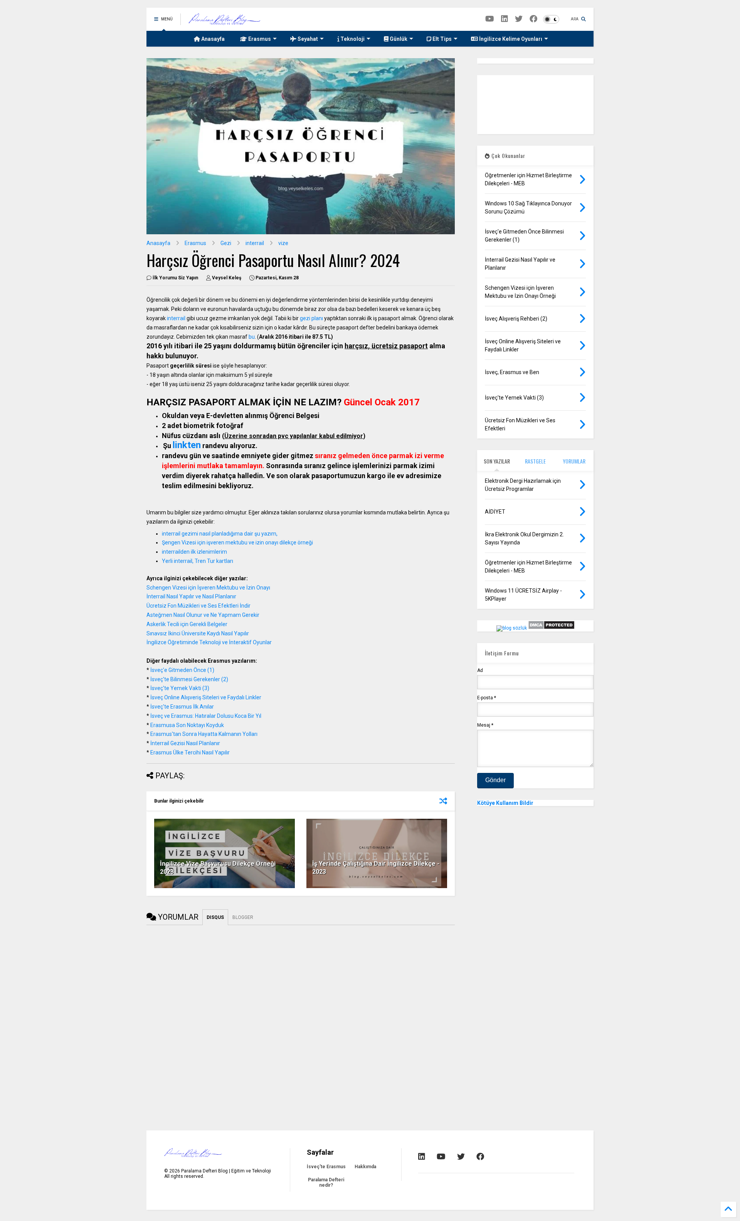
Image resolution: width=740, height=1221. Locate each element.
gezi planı (311, 318)
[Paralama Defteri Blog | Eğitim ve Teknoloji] (224, 21)
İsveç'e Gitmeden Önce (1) (182, 670)
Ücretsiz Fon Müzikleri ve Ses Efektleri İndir (198, 606)
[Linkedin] (504, 19)
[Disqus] (300, 1021)
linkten (187, 445)
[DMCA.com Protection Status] (551, 628)
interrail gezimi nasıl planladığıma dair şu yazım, (220, 534)
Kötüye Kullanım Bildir (505, 803)
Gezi (225, 243)
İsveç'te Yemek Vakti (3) (179, 688)
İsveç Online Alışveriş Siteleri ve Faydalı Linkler (205, 697)
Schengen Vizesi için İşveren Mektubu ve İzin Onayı (208, 587)
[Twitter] (519, 19)
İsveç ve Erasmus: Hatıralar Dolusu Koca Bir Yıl (205, 716)
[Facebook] (533, 19)
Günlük (397, 39)
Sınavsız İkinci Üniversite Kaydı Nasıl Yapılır (197, 633)
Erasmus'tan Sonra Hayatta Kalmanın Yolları (203, 734)
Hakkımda (365, 1166)
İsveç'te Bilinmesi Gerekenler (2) (189, 679)
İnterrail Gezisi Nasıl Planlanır (185, 743)
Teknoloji (352, 39)
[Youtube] (489, 19)
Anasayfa (212, 39)
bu (252, 337)
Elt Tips (441, 39)
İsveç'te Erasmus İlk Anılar (182, 707)
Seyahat (307, 39)
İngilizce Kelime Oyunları (510, 39)
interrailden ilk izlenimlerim (194, 552)
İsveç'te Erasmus (326, 1166)
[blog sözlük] (511, 628)
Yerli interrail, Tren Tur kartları (197, 561)
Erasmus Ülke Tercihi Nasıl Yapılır (189, 752)
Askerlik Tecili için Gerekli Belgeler (186, 624)
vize (283, 243)
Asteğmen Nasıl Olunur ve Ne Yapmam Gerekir (202, 615)
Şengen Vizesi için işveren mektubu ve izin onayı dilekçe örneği (237, 542)
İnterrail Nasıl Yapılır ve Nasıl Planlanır (191, 596)
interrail (255, 243)
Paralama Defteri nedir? (326, 1182)
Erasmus (259, 39)
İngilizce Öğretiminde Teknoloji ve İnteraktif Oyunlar (209, 642)
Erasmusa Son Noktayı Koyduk (187, 725)
